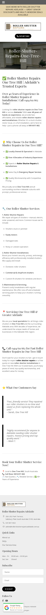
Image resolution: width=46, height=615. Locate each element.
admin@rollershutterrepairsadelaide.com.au (22, 526)
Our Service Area (9, 545)
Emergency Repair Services (30, 172)
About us (6, 537)
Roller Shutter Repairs (27, 163)
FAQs (4, 541)
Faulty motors (11, 235)
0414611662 (24, 36)
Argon (27, 610)
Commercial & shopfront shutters (20, 273)
